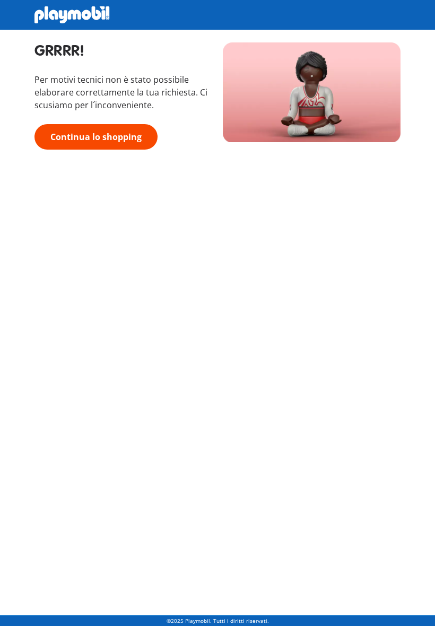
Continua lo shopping (96, 137)
